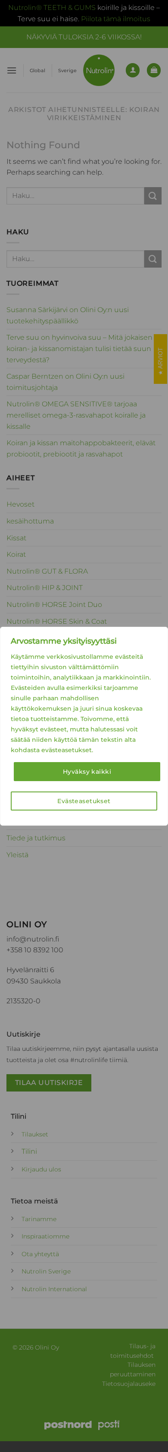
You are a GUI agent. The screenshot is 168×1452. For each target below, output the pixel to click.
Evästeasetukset (83, 801)
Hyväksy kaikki (87, 771)
